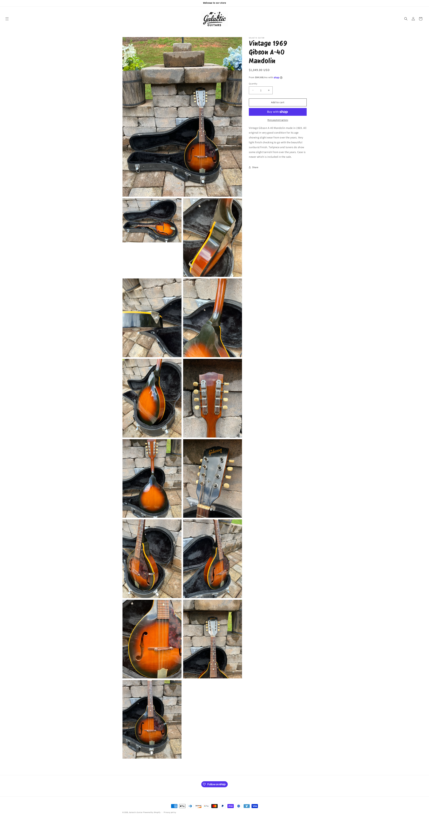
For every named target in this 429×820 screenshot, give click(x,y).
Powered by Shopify (152, 812)
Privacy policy (170, 812)
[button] (7, 18)
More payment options (277, 120)
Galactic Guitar (136, 812)
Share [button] (255, 167)
